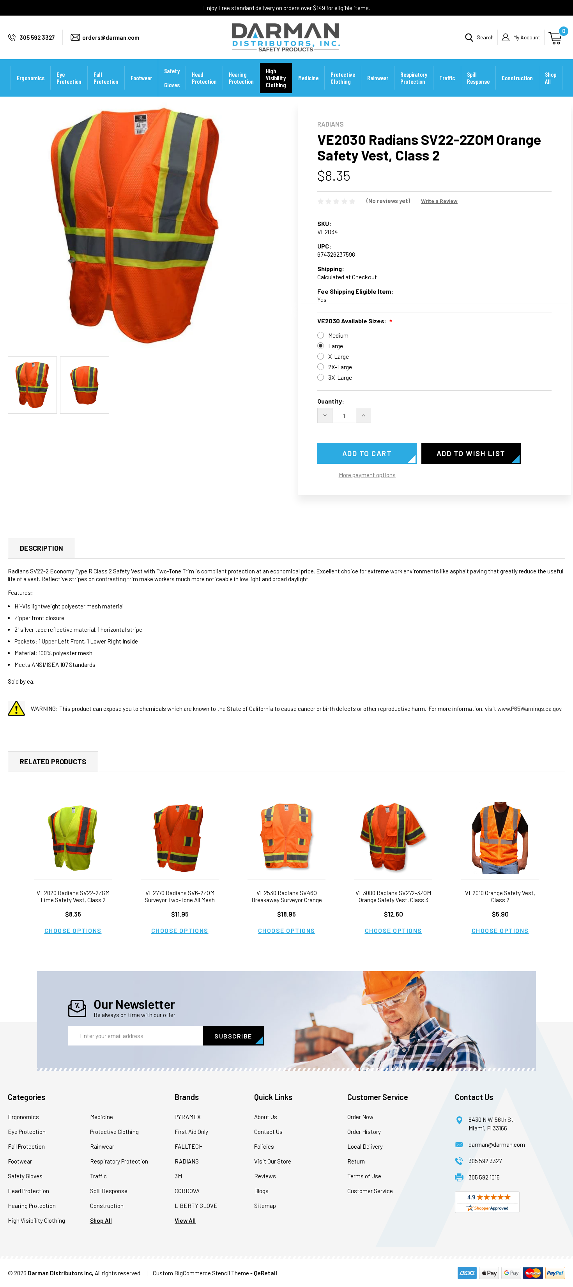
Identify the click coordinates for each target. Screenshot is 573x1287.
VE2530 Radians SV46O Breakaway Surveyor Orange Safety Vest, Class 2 (286, 899)
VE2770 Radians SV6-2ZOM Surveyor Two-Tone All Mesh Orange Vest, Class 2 (180, 899)
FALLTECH (189, 1146)
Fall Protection (106, 78)
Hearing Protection (241, 78)
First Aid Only (191, 1131)
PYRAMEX (188, 1116)
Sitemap (265, 1205)
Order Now (360, 1116)
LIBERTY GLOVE (196, 1205)
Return (356, 1161)
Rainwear (377, 77)
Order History (364, 1131)
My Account (526, 37)
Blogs (261, 1190)
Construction (517, 77)
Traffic (447, 77)
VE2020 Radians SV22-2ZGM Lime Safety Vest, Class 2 (73, 896)
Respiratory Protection (413, 78)
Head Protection (204, 78)
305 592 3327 (37, 37)
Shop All (550, 78)
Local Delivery (365, 1146)
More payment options (367, 474)
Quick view (73, 838)
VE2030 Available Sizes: (352, 320)
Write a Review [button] (439, 200)
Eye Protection (69, 78)
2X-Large (340, 366)
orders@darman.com (110, 37)
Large (335, 345)
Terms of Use (364, 1175)
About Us (265, 1116)
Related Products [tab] (53, 761)
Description (41, 548)
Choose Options (73, 930)
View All (185, 1220)
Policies (264, 1146)
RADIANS (187, 1161)
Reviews (265, 1175)
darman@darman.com (497, 1144)
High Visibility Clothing (276, 77)
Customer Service (370, 1190)
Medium (338, 335)
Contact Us (268, 1131)
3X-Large (340, 377)
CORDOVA (187, 1190)
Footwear (141, 77)
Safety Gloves (172, 77)
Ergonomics (30, 77)
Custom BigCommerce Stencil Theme (201, 1272)
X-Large (338, 356)
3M (178, 1175)
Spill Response (478, 78)
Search (485, 37)
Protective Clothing (343, 78)
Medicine (308, 77)
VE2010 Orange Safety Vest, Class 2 (500, 896)
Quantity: (330, 401)
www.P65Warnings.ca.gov (529, 708)
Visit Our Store (272, 1161)
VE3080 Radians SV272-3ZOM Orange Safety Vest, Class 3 (393, 896)
